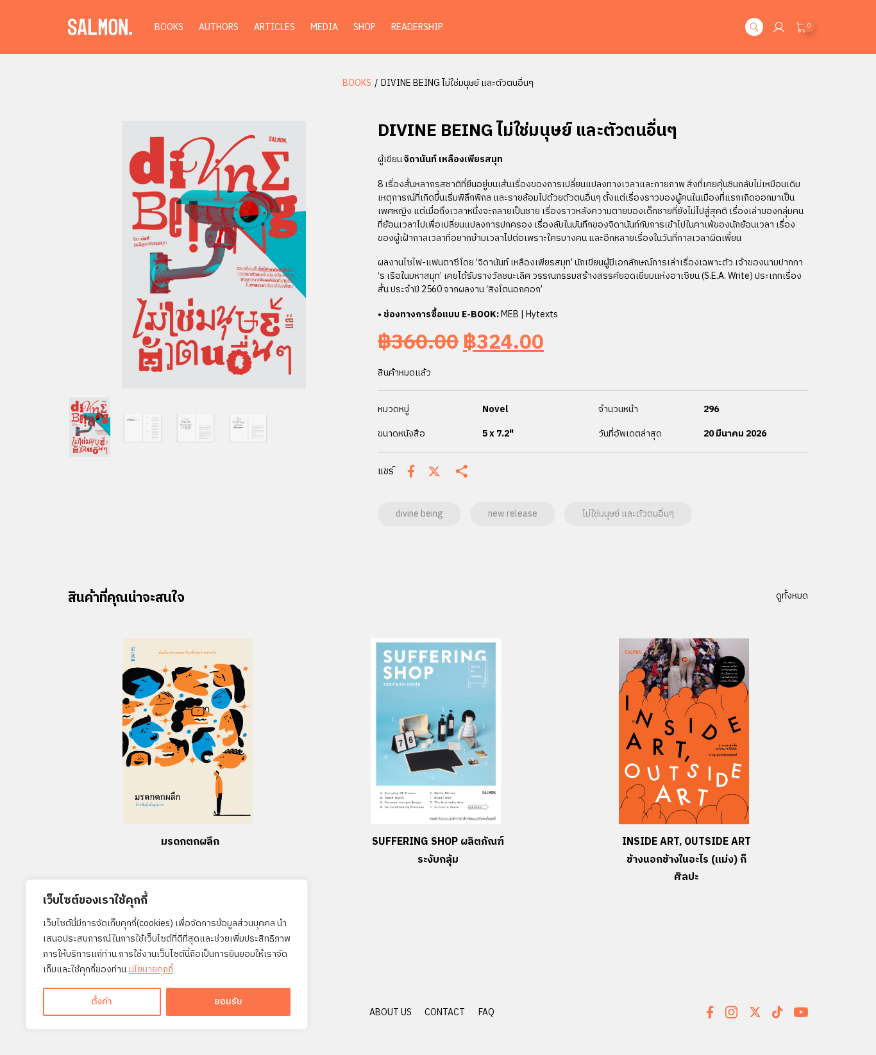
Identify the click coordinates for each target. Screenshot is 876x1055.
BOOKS (356, 83)
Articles (274, 27)
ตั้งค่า (101, 1001)
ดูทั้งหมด (792, 596)
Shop (364, 27)
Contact (445, 1012)
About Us (390, 1012)
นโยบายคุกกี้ (151, 969)
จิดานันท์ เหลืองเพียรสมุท (453, 159)
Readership (417, 27)
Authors (219, 27)
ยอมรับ (228, 1001)
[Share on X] (434, 472)
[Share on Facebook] (411, 471)
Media (324, 27)
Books (169, 27)
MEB (511, 314)
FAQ (486, 1012)
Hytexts (542, 314)
